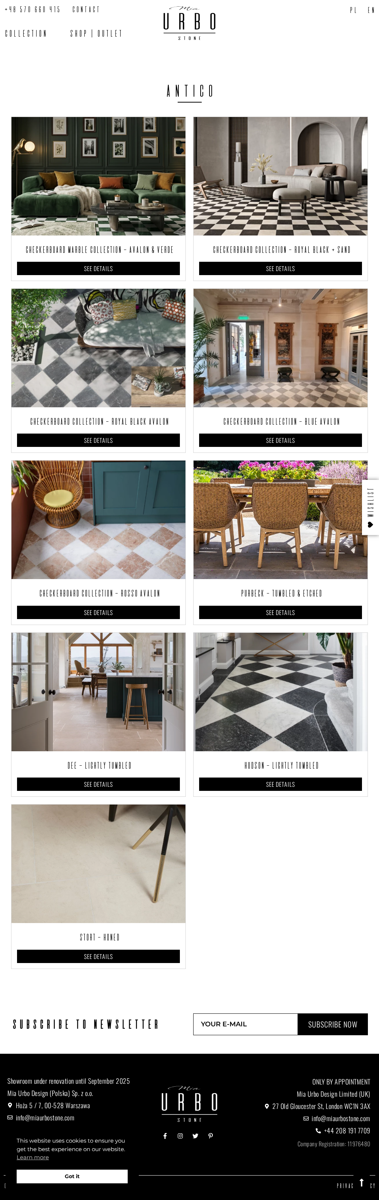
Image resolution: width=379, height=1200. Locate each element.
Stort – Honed (98, 937)
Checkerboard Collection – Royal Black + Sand (281, 249)
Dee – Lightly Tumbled (98, 765)
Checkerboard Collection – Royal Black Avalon (98, 421)
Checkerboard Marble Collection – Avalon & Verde (98, 249)
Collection (25, 33)
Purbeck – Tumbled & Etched (280, 593)
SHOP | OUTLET (95, 33)
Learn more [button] (33, 1157)
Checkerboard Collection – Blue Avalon (280, 421)
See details (98, 268)
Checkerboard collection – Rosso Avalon (98, 593)
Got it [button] (72, 1176)
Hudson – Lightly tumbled (280, 765)
